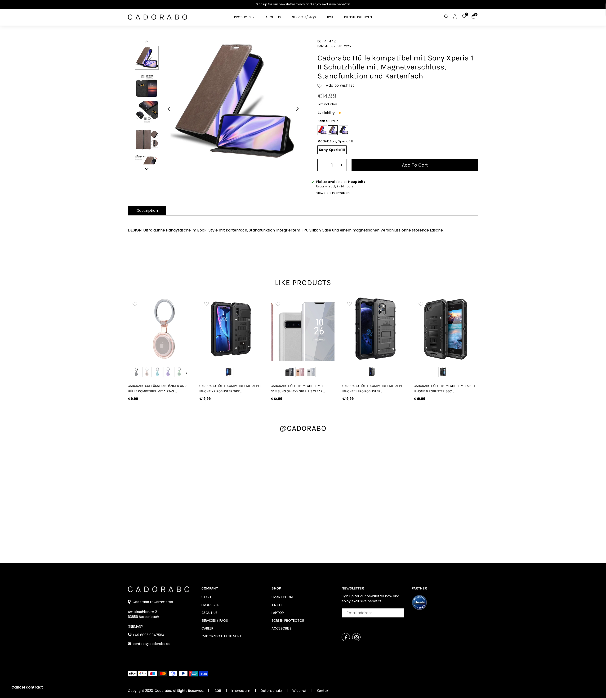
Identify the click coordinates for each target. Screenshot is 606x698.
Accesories (281, 628)
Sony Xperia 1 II (332, 149)
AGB (218, 690)
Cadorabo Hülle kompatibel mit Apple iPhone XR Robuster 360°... (230, 388)
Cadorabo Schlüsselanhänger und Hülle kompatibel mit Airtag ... (157, 388)
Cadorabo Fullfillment (221, 636)
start (206, 597)
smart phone (283, 597)
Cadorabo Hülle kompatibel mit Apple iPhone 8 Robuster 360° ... (445, 388)
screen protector (288, 620)
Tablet (277, 605)
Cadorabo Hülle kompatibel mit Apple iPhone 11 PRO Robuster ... (373, 388)
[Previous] (169, 108)
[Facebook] (346, 637)
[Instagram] (356, 637)
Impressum (241, 690)
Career (207, 628)
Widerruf (299, 690)
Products (210, 605)
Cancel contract (27, 687)
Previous (133, 372)
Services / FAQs (214, 620)
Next (186, 372)
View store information (333, 193)
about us (209, 612)
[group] (160, 329)
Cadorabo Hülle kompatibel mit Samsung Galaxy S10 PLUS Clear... (298, 388)
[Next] (297, 108)
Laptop (278, 612)
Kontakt (323, 690)
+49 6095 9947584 (149, 635)
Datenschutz (272, 690)
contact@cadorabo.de (151, 643)
